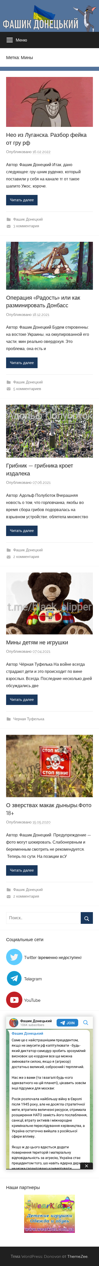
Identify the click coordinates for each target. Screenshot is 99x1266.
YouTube (32, 1000)
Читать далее (22, 200)
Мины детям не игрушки (37, 642)
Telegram (33, 979)
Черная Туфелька (28, 719)
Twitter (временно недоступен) (52, 957)
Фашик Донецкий (28, 219)
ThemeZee (77, 1256)
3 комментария (26, 226)
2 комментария (26, 556)
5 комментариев (27, 389)
